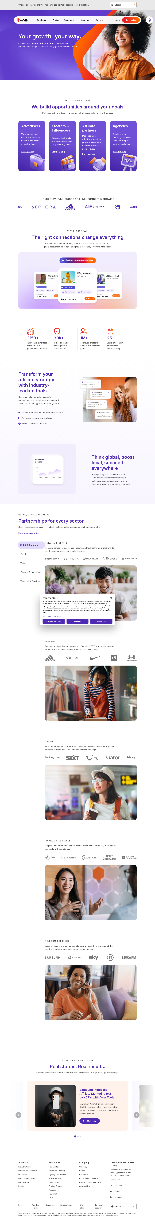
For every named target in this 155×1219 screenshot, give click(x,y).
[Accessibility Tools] (149, 20)
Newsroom (83, 1175)
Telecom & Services (30, 581)
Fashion (24, 554)
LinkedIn (117, 1191)
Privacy (21, 1205)
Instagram (118, 1197)
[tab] (75, 1136)
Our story (83, 1167)
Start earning (58, 152)
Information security (98, 1206)
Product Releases (56, 1186)
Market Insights (55, 1178)
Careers (82, 1171)
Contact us (115, 1179)
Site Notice (81, 1206)
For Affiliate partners (26, 1178)
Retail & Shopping (29, 545)
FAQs (51, 1198)
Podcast (52, 1190)
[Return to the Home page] (22, 20)
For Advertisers (24, 1167)
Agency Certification (57, 1175)
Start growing (28, 151)
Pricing (56, 20)
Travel (23, 563)
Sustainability (84, 1186)
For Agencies (23, 1182)
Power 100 (53, 1194)
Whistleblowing (66, 1205)
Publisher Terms (35, 1206)
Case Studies (54, 1182)
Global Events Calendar (88, 1178)
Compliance (50, 1205)
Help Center (53, 1167)
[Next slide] (137, 1115)
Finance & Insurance (30, 572)
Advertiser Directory (57, 1171)
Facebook (118, 1186)
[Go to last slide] (18, 1115)
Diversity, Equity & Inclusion (90, 1182)
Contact (99, 20)
